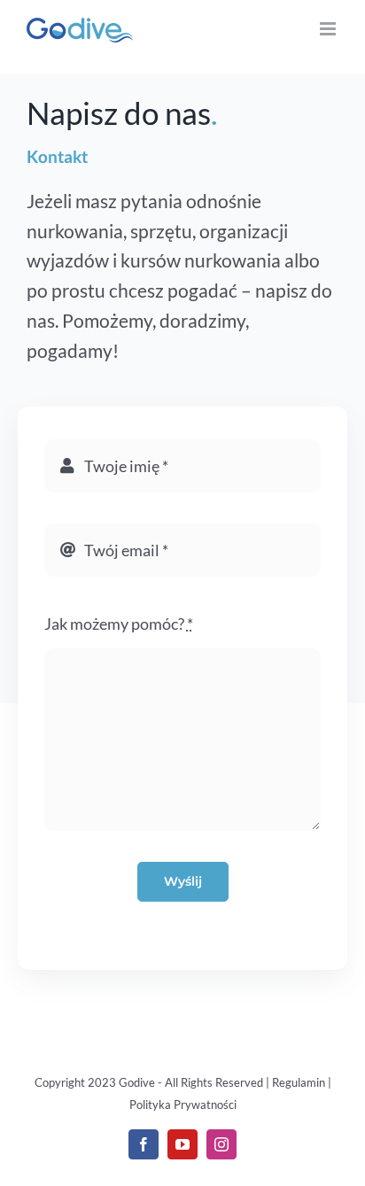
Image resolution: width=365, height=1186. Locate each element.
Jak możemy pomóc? (118, 623)
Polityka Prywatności (183, 1104)
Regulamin (298, 1082)
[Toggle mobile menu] (329, 28)
